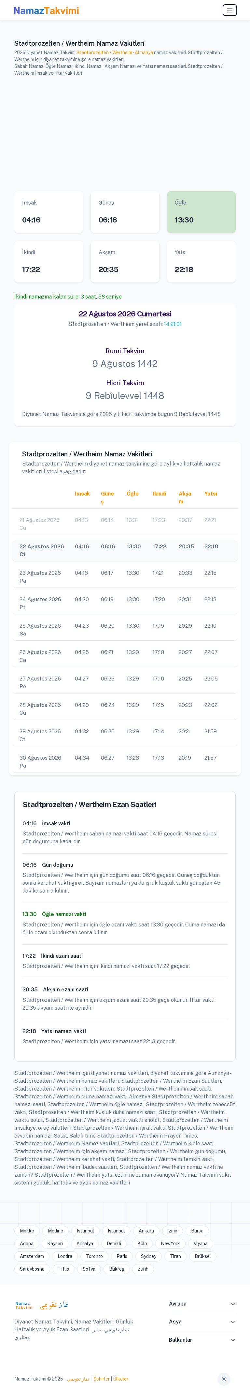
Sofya (89, 1269)
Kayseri (55, 1243)
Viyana (201, 1243)
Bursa (197, 1230)
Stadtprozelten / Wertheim (104, 52)
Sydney (148, 1256)
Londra (65, 1256)
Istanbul (85, 1230)
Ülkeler (120, 1379)
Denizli (114, 1243)
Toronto (94, 1256)
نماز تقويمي (77, 1379)
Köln (142, 1243)
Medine (55, 1230)
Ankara (146, 1230)
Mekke (27, 1230)
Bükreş (116, 1269)
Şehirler (101, 1379)
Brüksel (203, 1256)
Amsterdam (32, 1256)
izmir (172, 1230)
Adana (27, 1243)
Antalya (84, 1243)
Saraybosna (32, 1269)
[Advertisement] (125, 132)
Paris (122, 1256)
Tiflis (63, 1269)
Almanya (144, 52)
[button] (233, 1305)
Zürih (143, 1269)
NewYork (170, 1243)
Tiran (175, 1256)
